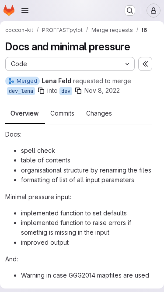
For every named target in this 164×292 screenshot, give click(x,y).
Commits (62, 113)
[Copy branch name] (41, 90)
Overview (24, 113)
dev (65, 91)
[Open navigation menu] (25, 11)
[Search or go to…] (130, 10)
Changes (99, 113)
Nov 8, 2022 (102, 90)
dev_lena (21, 91)
